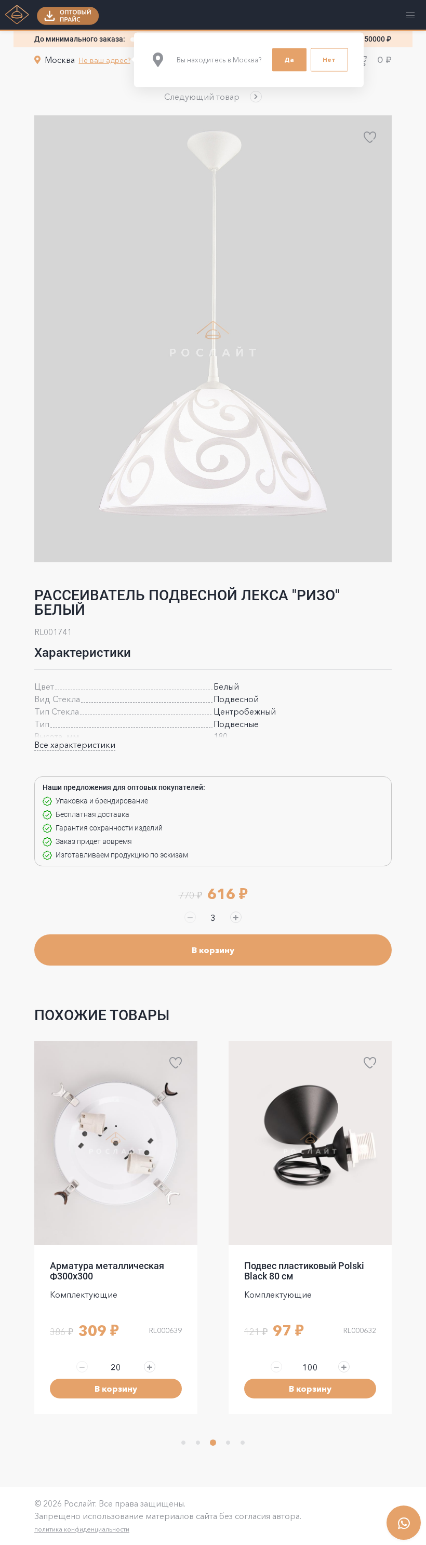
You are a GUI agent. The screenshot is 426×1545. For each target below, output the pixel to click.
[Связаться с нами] (404, 1523)
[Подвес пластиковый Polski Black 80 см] (310, 1143)
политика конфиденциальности (81, 1529)
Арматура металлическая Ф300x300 (107, 1271)
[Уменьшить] (190, 917)
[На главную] (17, 15)
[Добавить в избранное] (370, 137)
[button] (212, 96)
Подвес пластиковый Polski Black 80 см (304, 1271)
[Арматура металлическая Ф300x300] (115, 1143)
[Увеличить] (236, 917)
